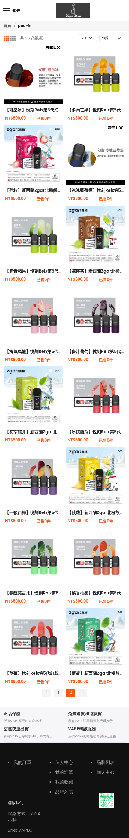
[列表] (13, 38)
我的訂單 (20, 762)
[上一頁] (46, 693)
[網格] (6, 38)
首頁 (7, 25)
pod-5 (24, 26)
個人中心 (61, 762)
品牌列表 (61, 792)
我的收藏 (61, 782)
